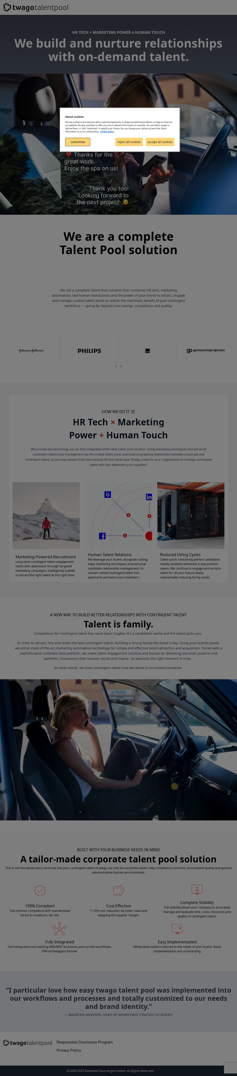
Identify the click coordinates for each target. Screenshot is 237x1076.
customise (78, 142)
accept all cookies (160, 142)
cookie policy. (107, 131)
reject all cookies (129, 142)
